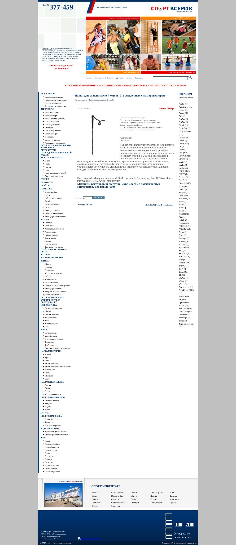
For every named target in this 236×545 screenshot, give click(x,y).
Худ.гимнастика (50, 428)
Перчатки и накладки (53, 308)
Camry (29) (183, 137)
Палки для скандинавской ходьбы (56, 154)
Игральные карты (52, 363)
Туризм (45, 219)
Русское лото (50, 370)
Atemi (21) (183, 116)
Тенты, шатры (50, 238)
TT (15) (182, 275)
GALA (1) (183, 180)
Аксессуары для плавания (55, 216)
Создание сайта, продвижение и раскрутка (179, 543)
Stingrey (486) (184, 263)
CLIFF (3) (183, 140)
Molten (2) (183, 211)
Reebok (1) (183, 232)
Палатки (48, 223)
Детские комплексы (52, 298)
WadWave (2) (184, 278)
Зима (43, 438)
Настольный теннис (52, 382)
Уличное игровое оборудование (50, 301)
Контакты (139, 78)
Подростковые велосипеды (55, 100)
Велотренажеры (51, 115)
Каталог (110, 78)
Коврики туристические (54, 229)
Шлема (48, 311)
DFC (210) (183, 153)
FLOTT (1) (183, 174)
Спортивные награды (53, 397)
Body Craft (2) (184, 128)
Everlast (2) (183, 168)
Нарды (47, 373)
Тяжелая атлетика (51, 157)
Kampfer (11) (184, 192)
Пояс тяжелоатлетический (55, 173)
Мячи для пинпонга (53, 394)
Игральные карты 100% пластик (58, 367)
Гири (47, 170)
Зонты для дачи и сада (54, 247)
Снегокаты (49, 456)
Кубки (47, 410)
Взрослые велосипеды (54, 97)
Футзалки (48, 422)
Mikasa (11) (183, 205)
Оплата (129, 78)
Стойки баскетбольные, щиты (54, 250)
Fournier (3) (183, 177)
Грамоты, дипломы (52, 400)
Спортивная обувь (51, 416)
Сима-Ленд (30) (185, 312)
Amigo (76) (183, 113)
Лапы (47, 326)
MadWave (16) (184, 198)
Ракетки (48, 385)
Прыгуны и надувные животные (58, 348)
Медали (48, 407)
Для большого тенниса (54, 339)
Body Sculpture (168, 205)
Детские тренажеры (52, 140)
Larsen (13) (183, 195)
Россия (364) (184, 305)
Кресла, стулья (51, 232)
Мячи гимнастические (54, 273)
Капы (47, 320)
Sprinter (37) (184, 247)
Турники (45, 254)
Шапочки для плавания (54, 213)
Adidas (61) (183, 104)
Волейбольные (51, 333)
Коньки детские (51, 450)
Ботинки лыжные (52, 465)
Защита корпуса (51, 317)
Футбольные (50, 345)
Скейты (45, 185)
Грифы (47, 164)
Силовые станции (52, 121)
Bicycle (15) (183, 125)
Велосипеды (48, 94)
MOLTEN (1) (184, 214)
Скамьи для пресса (52, 125)
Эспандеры (49, 270)
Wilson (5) (183, 281)
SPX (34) (182, 250)
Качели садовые (51, 244)
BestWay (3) (183, 119)
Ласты (47, 195)
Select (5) (182, 235)
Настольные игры (51, 351)
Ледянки (48, 459)
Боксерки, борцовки (53, 425)
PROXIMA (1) (185, 229)
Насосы (48, 207)
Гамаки (48, 241)
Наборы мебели (51, 235)
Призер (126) (184, 302)
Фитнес (45, 261)
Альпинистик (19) (186, 287)
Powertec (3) (184, 223)
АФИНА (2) (184, 296)
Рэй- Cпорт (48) (185, 308)
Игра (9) (182, 299)
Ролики (45, 179)
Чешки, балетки (51, 419)
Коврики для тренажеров (55, 143)
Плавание (46, 189)
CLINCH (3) (184, 143)
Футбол (48, 357)
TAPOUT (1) (184, 266)
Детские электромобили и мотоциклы (56, 146)
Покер (47, 360)
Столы (47, 388)
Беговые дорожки (52, 112)
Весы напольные (51, 282)
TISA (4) (182, 269)
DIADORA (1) (185, 156)
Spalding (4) (183, 241)
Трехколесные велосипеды (55, 106)
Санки (47, 453)
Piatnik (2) (183, 220)
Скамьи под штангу (53, 131)
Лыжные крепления (53, 471)
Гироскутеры (48, 150)
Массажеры (49, 137)
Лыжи (47, 441)
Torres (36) (183, 272)
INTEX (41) (183, 189)
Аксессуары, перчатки (54, 176)
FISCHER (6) (184, 171)
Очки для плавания (52, 210)
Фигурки (48, 404)
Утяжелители (50, 279)
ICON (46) (183, 186)
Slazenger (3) (184, 238)
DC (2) (181, 147)
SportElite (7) (184, 244)
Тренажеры (47, 109)
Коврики (48, 267)
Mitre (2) (182, 208)
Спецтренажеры (51, 134)
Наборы (48, 276)
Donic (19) (183, 162)
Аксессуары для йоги (53, 288)
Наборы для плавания (53, 198)
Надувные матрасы (52, 204)
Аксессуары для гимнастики (56, 435)
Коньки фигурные (52, 447)
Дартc (47, 379)
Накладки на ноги (52, 314)
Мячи (44, 330)
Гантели (48, 167)
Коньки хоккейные (52, 444)
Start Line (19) (184, 257)
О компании (99, 78)
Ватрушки (49, 462)
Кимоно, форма (51, 323)
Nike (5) (182, 217)
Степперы (49, 128)
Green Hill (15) (185, 183)
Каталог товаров (81, 100)
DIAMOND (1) (185, 159)
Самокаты (47, 182)
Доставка (119, 78)
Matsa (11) (183, 202)
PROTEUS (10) (185, 226)
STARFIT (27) (184, 253)
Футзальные (49, 342)
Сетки (47, 391)
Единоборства (49, 305)
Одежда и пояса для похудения (57, 285)
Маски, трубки (51, 192)
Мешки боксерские (52, 257)
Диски (47, 161)
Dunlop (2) (183, 165)
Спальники (49, 226)
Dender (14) (183, 150)
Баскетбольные (51, 336)
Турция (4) (183, 321)
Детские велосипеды (53, 103)
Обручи (48, 264)
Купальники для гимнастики (56, 432)
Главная (89, 78)
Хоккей (48, 354)
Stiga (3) (182, 260)
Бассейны (48, 201)
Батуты (45, 413)
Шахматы (49, 376)
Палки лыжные (51, 468)
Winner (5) (183, 284)
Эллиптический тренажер (55, 118)
